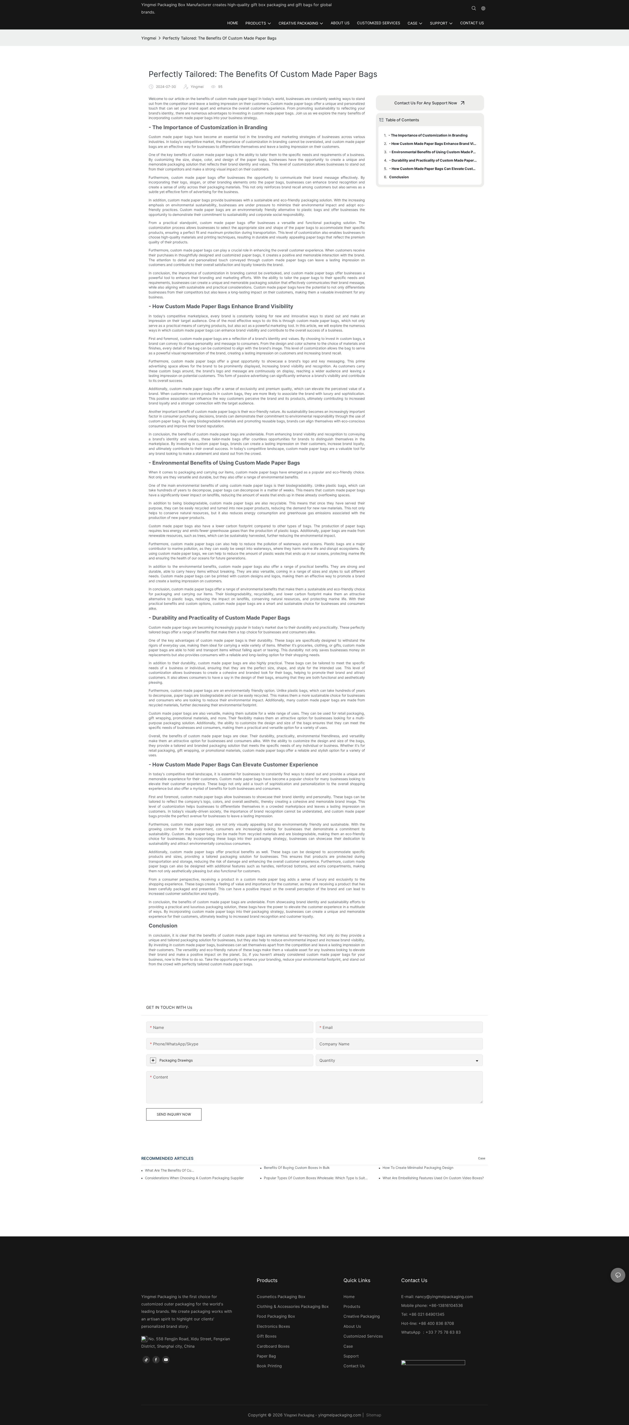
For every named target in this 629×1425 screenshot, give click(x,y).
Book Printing (269, 1365)
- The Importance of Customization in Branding (428, 135)
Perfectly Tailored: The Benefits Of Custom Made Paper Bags (219, 38)
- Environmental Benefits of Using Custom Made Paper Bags (433, 152)
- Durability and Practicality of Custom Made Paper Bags (433, 160)
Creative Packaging (361, 1316)
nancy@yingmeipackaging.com (444, 1296)
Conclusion (399, 177)
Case (481, 1158)
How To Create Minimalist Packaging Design (418, 1167)
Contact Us (354, 1365)
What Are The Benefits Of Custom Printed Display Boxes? (170, 1170)
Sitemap (373, 1414)
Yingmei (148, 38)
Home (349, 1296)
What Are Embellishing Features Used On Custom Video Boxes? (433, 1178)
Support (351, 1356)
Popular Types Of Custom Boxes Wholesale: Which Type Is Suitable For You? (316, 1178)
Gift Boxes (266, 1336)
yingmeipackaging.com (339, 1414)
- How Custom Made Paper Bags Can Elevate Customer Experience (433, 168)
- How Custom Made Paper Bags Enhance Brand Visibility (433, 143)
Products (351, 1306)
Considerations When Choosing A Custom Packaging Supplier (194, 1178)
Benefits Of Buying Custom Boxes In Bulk (297, 1167)
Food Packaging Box (277, 1316)
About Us (352, 1326)
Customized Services (363, 1336)
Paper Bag (266, 1356)
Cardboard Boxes (273, 1346)
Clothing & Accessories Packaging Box (293, 1306)
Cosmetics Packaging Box (282, 1296)
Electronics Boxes (273, 1326)
